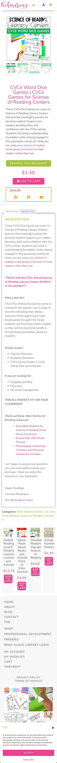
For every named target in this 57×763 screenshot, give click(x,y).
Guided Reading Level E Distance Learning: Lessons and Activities (9, 552)
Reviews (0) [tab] (28, 212)
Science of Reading (31, 516)
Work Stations (10, 516)
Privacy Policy (28, 759)
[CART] (50, 4)
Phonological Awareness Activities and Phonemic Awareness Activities (30, 450)
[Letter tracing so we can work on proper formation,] (41, 699)
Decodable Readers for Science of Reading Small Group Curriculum (31, 430)
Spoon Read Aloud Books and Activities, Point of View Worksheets (25, 556)
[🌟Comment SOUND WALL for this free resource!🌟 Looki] (16, 699)
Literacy (48, 516)
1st (46, 512)
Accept (28, 752)
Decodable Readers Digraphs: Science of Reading (38, 549)
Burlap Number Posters (49, 543)
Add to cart (8, 579)
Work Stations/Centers (29, 512)
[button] (52, 727)
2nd (52, 512)
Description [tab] (12, 212)
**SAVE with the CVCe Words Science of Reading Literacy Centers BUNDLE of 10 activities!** (28, 282)
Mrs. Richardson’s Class (19, 500)
